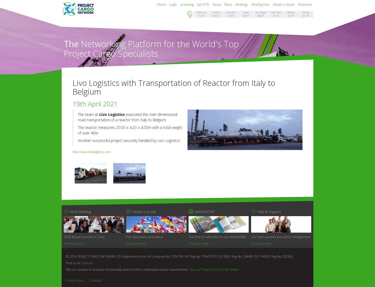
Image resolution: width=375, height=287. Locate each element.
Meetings (242, 4)
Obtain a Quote (284, 4)
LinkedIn (87, 263)
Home (162, 4)
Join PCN (203, 4)
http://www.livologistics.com (91, 152)
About (217, 4)
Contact (96, 280)
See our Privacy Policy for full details (214, 269)
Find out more (74, 243)
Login (173, 4)
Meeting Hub (261, 4)
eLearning (187, 4)
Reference (305, 4)
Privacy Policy (75, 280)
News (228, 4)
